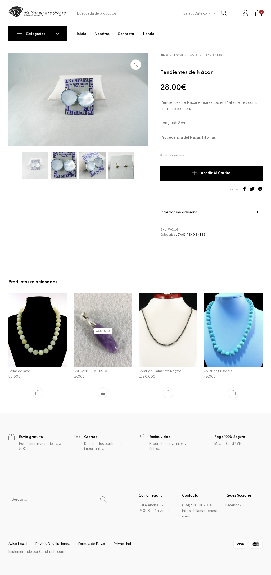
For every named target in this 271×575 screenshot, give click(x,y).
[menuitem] (81, 33)
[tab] (211, 212)
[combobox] (199, 13)
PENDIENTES (213, 55)
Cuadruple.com (51, 551)
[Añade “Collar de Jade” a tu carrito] (38, 392)
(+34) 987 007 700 (197, 505)
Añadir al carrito (215, 173)
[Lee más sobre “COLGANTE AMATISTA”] (103, 392)
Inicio (164, 55)
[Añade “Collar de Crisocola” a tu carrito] (233, 392)
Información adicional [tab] (179, 212)
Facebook (233, 505)
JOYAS (193, 55)
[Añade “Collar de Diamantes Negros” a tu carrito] (168, 392)
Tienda (178, 55)
